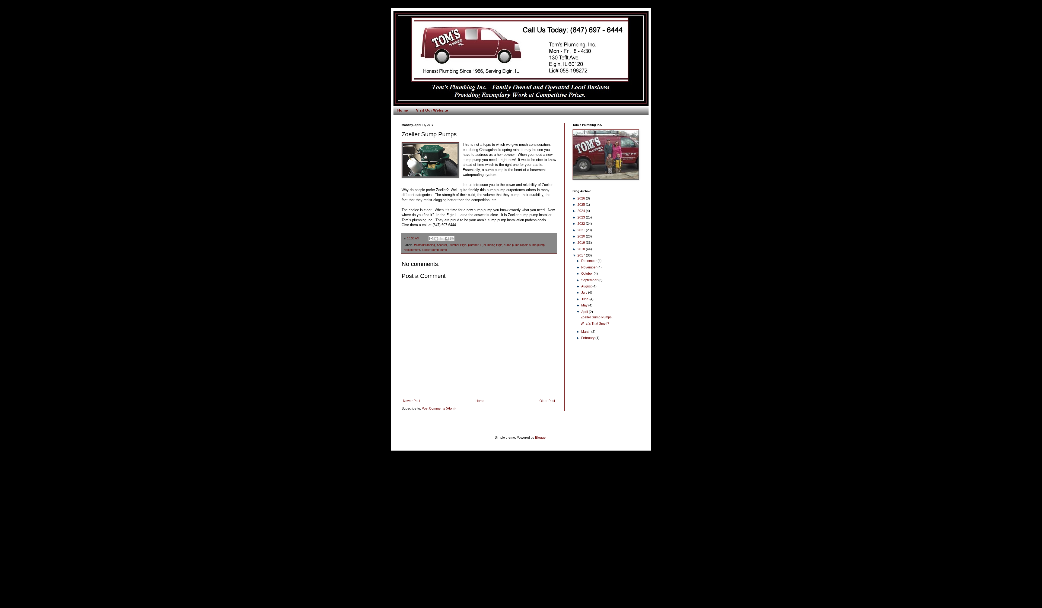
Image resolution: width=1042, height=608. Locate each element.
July (584, 292)
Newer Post (411, 401)
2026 (581, 198)
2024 (581, 211)
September (589, 280)
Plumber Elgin (457, 244)
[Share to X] (441, 238)
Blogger (541, 437)
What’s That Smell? (595, 323)
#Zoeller (442, 244)
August (586, 286)
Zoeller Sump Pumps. (596, 317)
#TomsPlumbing (424, 244)
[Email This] (431, 238)
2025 (581, 205)
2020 (581, 236)
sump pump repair (516, 244)
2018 (581, 249)
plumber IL (475, 244)
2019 (581, 243)
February (588, 338)
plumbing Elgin (493, 244)
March (586, 332)
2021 (581, 230)
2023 (581, 217)
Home (402, 110)
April (585, 312)
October (587, 274)
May (584, 305)
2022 (581, 224)
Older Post (547, 401)
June (585, 299)
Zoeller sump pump (434, 249)
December (589, 261)
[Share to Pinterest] (452, 238)
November (589, 267)
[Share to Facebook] (446, 238)
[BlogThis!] (436, 238)
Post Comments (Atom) (439, 408)
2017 (581, 255)
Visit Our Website (432, 110)
